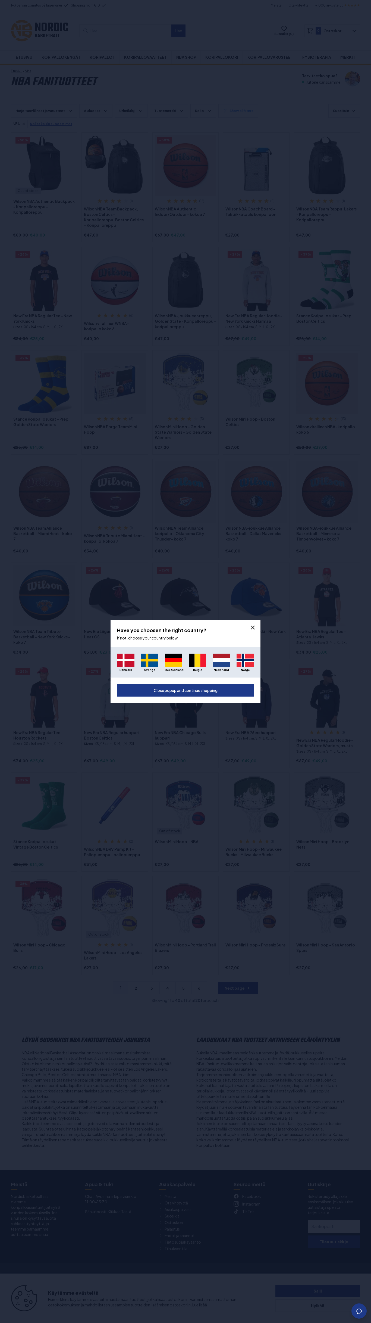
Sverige (149, 670)
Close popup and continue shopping (186, 690)
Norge (245, 670)
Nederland (221, 670)
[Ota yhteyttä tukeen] (359, 1311)
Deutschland (173, 670)
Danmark (126, 670)
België (197, 670)
